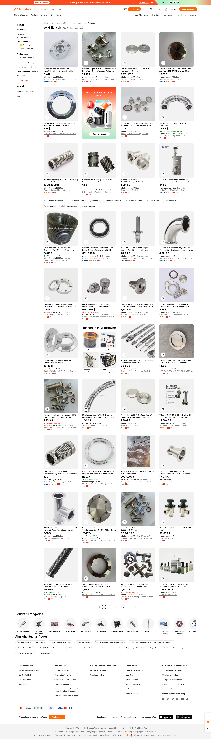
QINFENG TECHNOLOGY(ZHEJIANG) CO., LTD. (176, 258)
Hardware (80, 23)
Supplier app (102, 717)
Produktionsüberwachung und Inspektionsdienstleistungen (66, 690)
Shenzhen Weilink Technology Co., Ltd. (135, 371)
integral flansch (154, 648)
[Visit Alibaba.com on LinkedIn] (167, 698)
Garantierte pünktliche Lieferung (66, 680)
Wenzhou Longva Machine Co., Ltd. (57, 190)
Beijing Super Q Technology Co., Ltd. (173, 190)
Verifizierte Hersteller (98, 670)
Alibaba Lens (24, 717)
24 (133, 607)
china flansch (154, 201)
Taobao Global (113, 728)
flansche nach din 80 (114, 201)
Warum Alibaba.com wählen (29, 670)
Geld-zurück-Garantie (62, 675)
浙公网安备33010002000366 (145, 735)
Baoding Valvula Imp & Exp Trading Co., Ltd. (60, 371)
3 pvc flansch (95, 201)
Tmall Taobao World (91, 728)
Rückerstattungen (133, 684)
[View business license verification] (127, 735)
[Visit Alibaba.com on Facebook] (162, 698)
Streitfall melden (132, 680)
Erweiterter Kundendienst (64, 684)
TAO (122, 728)
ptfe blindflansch (84, 642)
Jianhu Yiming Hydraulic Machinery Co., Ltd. (60, 79)
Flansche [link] (91, 23)
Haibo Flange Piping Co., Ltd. (170, 79)
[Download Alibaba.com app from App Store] (166, 717)
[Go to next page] (138, 607)
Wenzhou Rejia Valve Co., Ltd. (132, 79)
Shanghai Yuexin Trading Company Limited (98, 79)
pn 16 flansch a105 (78, 201)
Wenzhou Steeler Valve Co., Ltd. (56, 260)
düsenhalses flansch (136, 201)
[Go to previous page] (99, 607)
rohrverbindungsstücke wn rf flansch (32, 642)
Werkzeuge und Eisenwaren (62, 23)
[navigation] (27, 315)
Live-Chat (129, 675)
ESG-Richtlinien (25, 680)
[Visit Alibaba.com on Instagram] (177, 698)
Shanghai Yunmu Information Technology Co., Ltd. (138, 258)
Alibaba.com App (149, 717)
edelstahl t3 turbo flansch (55, 201)
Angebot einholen (97, 675)
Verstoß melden (132, 693)
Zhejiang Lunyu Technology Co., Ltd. (134, 134)
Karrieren (22, 684)
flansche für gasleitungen (175, 648)
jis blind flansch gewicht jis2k (61, 642)
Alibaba (45, 23)
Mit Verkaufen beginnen (170, 675)
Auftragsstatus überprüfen (171, 680)
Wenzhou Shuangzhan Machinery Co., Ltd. (98, 317)
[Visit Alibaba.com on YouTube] (182, 698)
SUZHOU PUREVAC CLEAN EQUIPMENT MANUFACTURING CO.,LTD (61, 134)
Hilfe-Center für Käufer (134, 670)
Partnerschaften (167, 689)
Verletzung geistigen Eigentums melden (141, 689)
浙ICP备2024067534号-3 (167, 735)
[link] (208, 716)
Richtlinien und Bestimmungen (66, 696)
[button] (125, 9)
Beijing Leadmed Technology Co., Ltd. (96, 192)
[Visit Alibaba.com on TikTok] (187, 698)
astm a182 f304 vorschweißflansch (50, 648)
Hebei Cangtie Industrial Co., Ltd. (56, 315)
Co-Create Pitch (25, 675)
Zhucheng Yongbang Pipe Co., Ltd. (172, 136)
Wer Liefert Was (141, 728)
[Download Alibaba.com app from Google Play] (184, 717)
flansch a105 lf (171, 201)
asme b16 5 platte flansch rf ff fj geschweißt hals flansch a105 (153, 642)
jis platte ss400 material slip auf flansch (111, 642)
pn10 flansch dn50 (90, 206)
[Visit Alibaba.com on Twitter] (172, 698)
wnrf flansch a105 (25, 648)
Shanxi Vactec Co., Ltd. (129, 190)
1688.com (78, 728)
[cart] (159, 10)
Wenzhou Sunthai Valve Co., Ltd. (133, 315)
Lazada (103, 728)
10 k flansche (73, 648)
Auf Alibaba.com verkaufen (171, 670)
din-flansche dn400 (70, 206)
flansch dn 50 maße (26, 653)
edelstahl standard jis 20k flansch (97, 648)
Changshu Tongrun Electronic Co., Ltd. (174, 315)
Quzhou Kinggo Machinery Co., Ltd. (95, 258)
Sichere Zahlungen (61, 670)
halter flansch (51, 206)
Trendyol (129, 728)
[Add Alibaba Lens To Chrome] (57, 717)
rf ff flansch (138, 648)
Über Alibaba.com (26, 665)
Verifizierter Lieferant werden (172, 684)
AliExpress (69, 728)
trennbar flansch (121, 648)
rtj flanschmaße (45, 653)
